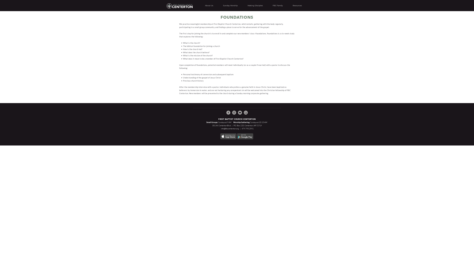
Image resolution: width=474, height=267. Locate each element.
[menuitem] (209, 5)
